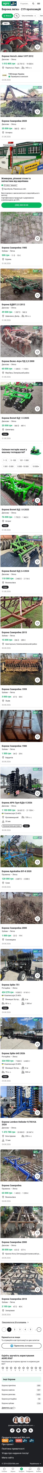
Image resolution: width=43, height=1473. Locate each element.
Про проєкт (8, 1444)
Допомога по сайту (21, 1425)
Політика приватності (13, 1448)
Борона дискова (21, 1394)
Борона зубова (21, 1403)
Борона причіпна (21, 1385)
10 (40, 1370)
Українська (34, 1464)
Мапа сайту (8, 1457)
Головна (4, 1471)
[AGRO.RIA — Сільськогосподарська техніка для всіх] (10, 3)
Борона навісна (21, 1390)
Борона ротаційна (21, 1399)
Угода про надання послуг (15, 1453)
